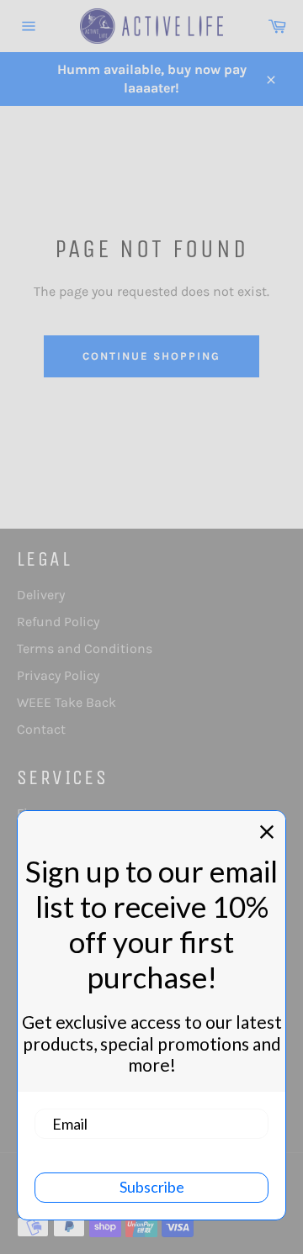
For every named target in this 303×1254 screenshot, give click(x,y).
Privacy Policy (58, 675)
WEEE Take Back (66, 702)
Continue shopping (151, 356)
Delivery (41, 595)
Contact (41, 729)
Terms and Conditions (84, 648)
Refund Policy (58, 622)
